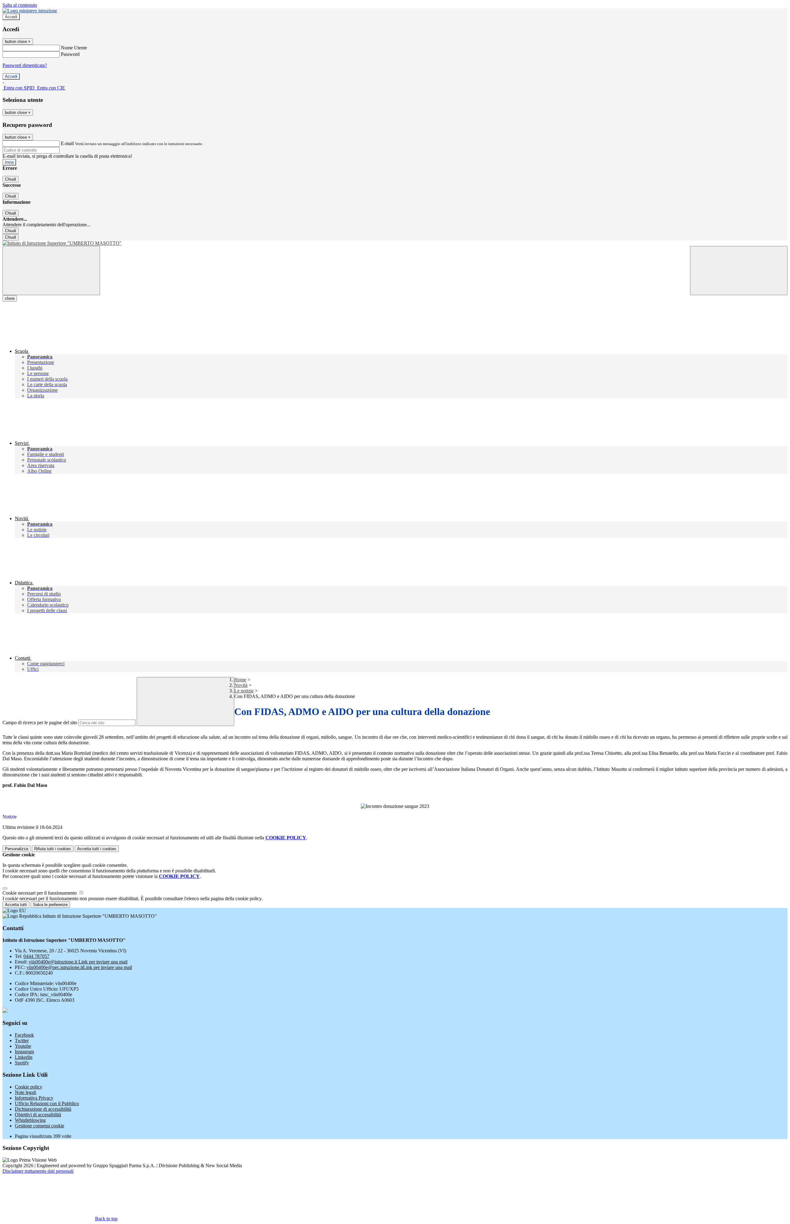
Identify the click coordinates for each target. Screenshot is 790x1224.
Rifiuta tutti (52, 848)
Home (240, 679)
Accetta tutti (96, 848)
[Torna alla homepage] (395, 243)
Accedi (11, 17)
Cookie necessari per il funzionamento (40, 893)
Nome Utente (74, 47)
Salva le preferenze (50, 904)
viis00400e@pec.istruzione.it (79, 967)
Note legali (25, 1092)
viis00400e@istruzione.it (78, 961)
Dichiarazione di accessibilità (43, 1109)
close (10, 298)
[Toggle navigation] (51, 270)
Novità (240, 685)
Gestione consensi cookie (39, 1125)
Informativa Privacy (34, 1098)
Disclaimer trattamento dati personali (37, 1171)
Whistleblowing (30, 1120)
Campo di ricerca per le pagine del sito (39, 722)
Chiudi (10, 179)
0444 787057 (36, 956)
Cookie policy (28, 1086)
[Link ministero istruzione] (29, 10)
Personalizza (16, 848)
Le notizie (244, 690)
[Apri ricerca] (739, 270)
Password (70, 54)
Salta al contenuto (19, 5)
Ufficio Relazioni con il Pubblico (47, 1103)
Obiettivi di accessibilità (38, 1114)
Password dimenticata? (24, 65)
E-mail (67, 143)
